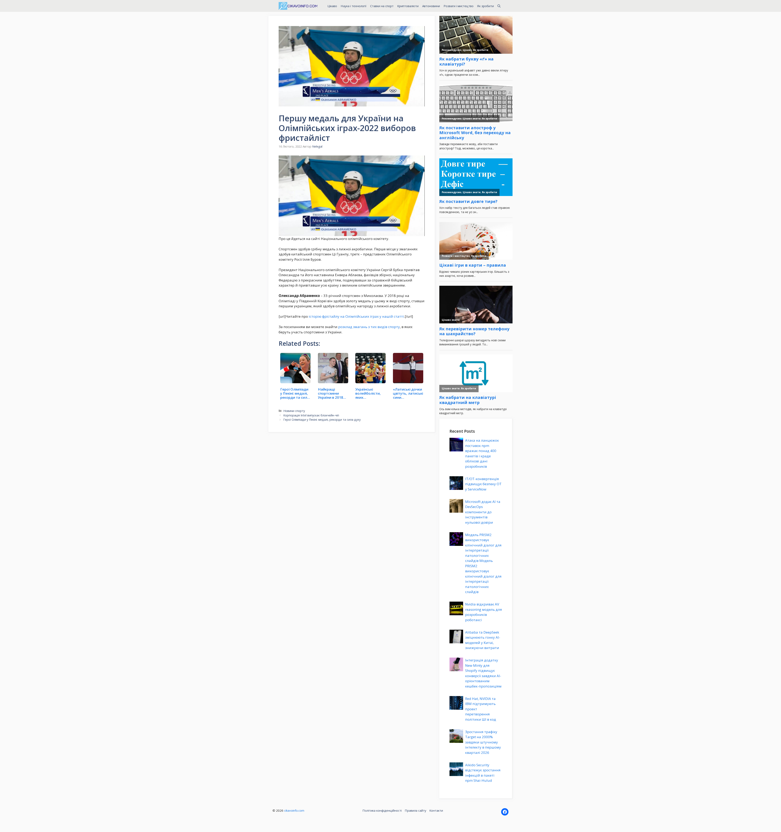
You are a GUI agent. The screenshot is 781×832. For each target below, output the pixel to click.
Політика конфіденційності (382, 810)
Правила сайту (415, 810)
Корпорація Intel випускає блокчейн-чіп (311, 415)
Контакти (436, 810)
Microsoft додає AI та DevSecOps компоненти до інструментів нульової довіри (482, 512)
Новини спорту (294, 411)
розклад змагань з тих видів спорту (369, 326)
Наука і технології (354, 6)
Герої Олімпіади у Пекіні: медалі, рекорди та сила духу (322, 419)
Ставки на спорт (382, 6)
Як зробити (485, 6)
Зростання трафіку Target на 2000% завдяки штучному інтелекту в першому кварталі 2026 (483, 742)
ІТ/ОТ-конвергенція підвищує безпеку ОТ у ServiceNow (483, 484)
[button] (499, 6)
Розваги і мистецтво (458, 6)
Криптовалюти (408, 6)
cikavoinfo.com (294, 810)
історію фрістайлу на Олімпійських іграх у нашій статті (356, 316)
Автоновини (431, 6)
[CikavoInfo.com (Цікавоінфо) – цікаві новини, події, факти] (298, 6)
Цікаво (332, 6)
